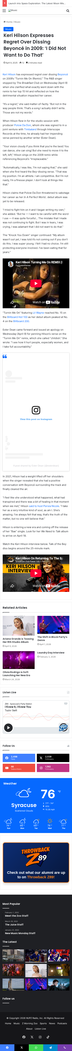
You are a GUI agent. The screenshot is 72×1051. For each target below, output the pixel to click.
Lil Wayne (38, 312)
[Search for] (67, 11)
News (52, 1023)
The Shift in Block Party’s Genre (25, 3)
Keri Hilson (9, 74)
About (29, 1028)
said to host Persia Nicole (44, 506)
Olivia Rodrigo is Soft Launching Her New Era (16, 673)
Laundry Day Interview (50, 652)
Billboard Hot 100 (17, 317)
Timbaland (30, 129)
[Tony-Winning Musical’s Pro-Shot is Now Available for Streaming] (58, 970)
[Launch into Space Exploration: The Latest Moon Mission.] (13, 985)
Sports (43, 1023)
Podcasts (62, 1023)
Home (9, 21)
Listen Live (40, 1028)
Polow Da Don (22, 125)
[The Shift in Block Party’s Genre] (53, 625)
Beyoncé (63, 74)
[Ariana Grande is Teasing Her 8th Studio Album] (19, 625)
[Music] (12, 10)
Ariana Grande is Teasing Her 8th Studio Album (18, 640)
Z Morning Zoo (30, 1023)
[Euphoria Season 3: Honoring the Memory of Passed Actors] (13, 970)
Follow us (9, 998)
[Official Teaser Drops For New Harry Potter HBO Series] (58, 985)
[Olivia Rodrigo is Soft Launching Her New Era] (19, 660)
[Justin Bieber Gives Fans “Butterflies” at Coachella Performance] (36, 956)
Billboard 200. (21, 321)
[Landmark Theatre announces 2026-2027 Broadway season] (13, 955)
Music (17, 21)
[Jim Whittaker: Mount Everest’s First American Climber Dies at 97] (58, 955)
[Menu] (4, 11)
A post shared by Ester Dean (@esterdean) (36, 465)
